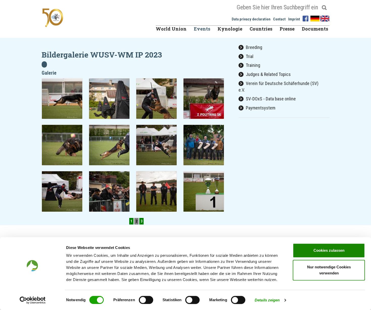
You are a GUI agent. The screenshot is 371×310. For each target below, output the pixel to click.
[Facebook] (306, 18)
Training (252, 65)
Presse (287, 29)
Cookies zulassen (328, 250)
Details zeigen (267, 300)
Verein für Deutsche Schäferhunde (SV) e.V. (278, 87)
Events (202, 29)
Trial (249, 56)
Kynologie (230, 29)
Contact (279, 19)
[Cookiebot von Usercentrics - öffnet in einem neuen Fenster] (33, 300)
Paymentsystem (260, 107)
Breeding (253, 47)
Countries (261, 29)
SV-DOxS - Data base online (270, 98)
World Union (171, 29)
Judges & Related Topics (268, 74)
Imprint (294, 19)
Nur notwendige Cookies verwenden (329, 270)
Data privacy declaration (251, 19)
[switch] (146, 300)
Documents (315, 29)
